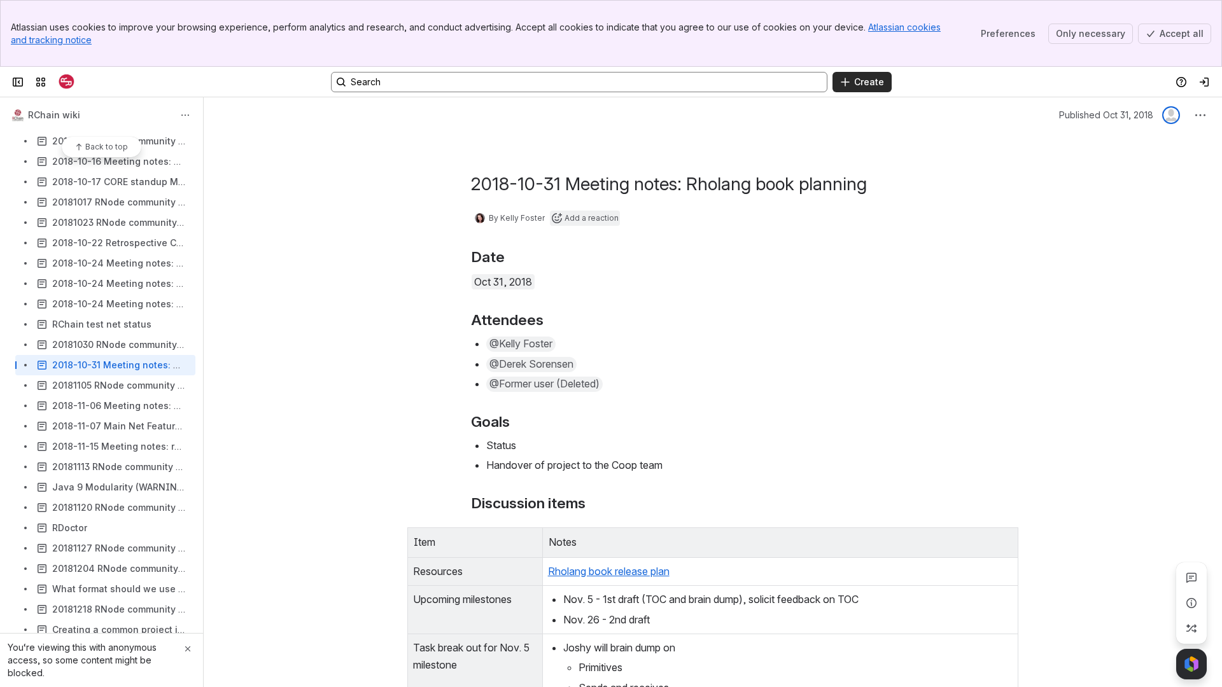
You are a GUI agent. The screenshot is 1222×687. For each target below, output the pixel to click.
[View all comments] (1191, 577)
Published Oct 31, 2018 (1106, 114)
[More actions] (185, 115)
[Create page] (1191, 628)
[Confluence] (66, 82)
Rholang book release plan (609, 571)
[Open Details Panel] (1191, 603)
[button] (529, 541)
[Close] (187, 648)
